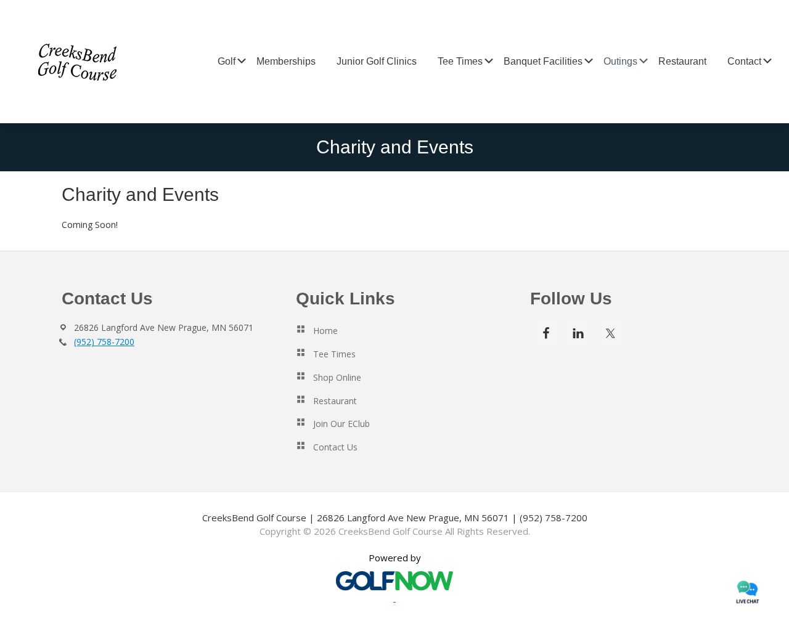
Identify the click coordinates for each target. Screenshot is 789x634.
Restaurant (335, 401)
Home (325, 330)
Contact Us (335, 447)
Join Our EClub (341, 423)
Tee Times (334, 354)
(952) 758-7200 (104, 341)
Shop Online (337, 377)
